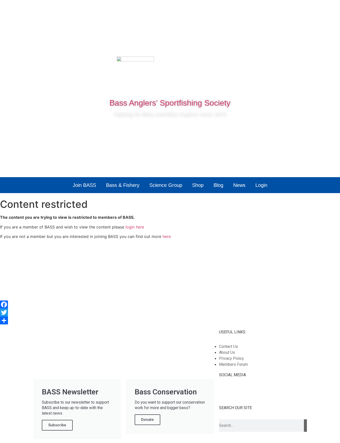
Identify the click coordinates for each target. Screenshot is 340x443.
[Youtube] (298, 63)
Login (261, 185)
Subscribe (57, 425)
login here (134, 226)
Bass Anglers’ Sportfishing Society (170, 102)
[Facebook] (269, 63)
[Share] (170, 320)
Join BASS (84, 185)
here (167, 236)
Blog (218, 185)
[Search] (305, 425)
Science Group (165, 185)
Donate (147, 419)
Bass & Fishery (122, 185)
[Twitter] (284, 63)
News (239, 185)
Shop (198, 185)
